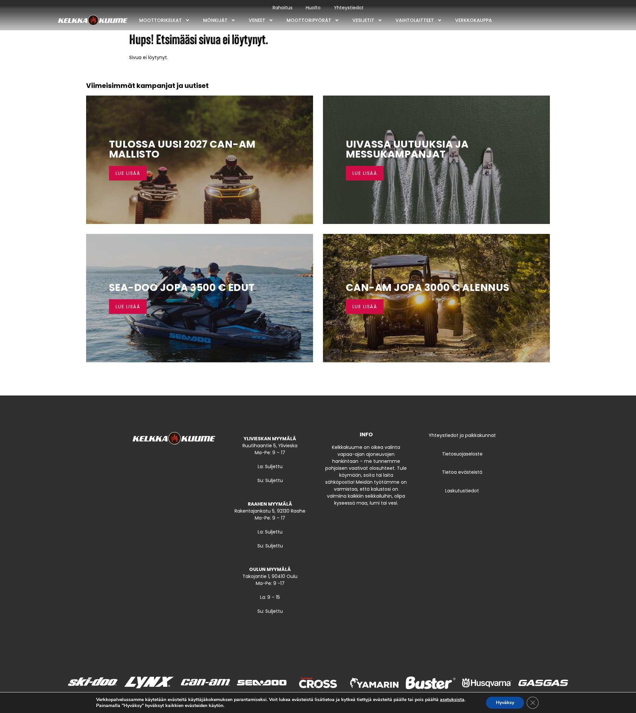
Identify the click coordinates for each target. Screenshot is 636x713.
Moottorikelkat (160, 20)
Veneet (257, 20)
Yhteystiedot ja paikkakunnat (462, 435)
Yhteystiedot (349, 7)
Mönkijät (215, 20)
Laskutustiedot (462, 490)
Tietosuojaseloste (462, 454)
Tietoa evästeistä (462, 472)
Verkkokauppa (473, 20)
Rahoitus (282, 7)
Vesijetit (363, 20)
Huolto (313, 7)
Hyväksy (505, 702)
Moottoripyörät (309, 20)
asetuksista (452, 700)
